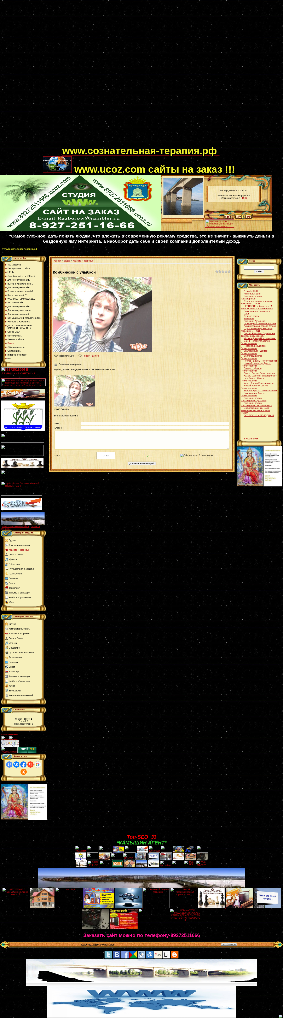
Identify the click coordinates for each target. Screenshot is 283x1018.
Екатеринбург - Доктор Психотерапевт (254, 352)
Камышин (249, 318)
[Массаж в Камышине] (92, 851)
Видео (67, 260)
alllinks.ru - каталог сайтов (15, 526)
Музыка (13, 559)
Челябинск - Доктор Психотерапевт (252, 379)
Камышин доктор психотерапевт (251, 297)
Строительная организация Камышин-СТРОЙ (256, 302)
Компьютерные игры (19, 545)
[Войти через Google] (37, 764)
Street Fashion (91, 356)
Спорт (12, 583)
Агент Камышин (252, 293)
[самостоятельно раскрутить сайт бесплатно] (10, 746)
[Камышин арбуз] (130, 851)
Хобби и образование (20, 597)
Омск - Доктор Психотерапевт (260, 373)
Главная (57, 260)
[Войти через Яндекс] (30, 764)
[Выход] (22, 478)
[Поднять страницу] (280, 1016)
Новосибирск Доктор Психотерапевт (253, 347)
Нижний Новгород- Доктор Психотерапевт (256, 364)
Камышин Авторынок (255, 321)
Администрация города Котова (260, 326)
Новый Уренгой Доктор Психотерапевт (254, 386)
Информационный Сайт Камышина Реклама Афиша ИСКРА (255, 410)
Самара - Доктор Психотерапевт (251, 369)
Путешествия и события (21, 569)
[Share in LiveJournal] (141, 958)
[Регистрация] (238, 218)
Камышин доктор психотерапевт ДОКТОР (253, 399)
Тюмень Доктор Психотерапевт (260, 390)
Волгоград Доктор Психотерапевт (251, 357)
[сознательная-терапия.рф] (61, 153)
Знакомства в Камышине (257, 311)
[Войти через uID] (9, 764)
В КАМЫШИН (251, 291)
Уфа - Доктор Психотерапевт (259, 383)
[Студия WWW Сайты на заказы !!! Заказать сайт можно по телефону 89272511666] (80, 230)
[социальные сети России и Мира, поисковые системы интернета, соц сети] (219, 226)
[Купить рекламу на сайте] (23, 524)
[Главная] (228, 218)
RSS (244, 198)
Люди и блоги (16, 554)
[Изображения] (74, 390)
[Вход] (248, 218)
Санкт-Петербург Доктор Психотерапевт (255, 342)
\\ (203, 219)
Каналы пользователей (21, 695)
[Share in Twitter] (108, 958)
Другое (12, 540)
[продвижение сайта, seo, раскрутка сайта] (28, 746)
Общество (14, 564)
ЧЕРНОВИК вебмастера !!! (258, 306)
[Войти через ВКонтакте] (16, 764)
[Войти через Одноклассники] (24, 772)
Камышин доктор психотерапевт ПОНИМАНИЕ (256, 404)
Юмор (12, 602)
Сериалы (13, 578)
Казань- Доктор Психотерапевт (260, 375)
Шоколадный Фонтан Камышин (260, 323)
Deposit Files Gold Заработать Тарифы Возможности (258, 334)
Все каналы (15, 690)
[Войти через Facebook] (23, 764)
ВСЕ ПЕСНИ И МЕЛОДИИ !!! (259, 415)
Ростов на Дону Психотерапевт (260, 360)
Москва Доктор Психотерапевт (260, 338)
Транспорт (14, 588)
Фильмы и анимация (19, 592)
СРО (246, 313)
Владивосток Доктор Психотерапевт (253, 394)
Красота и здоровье (19, 550)
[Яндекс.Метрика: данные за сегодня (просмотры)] (9, 750)
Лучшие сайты (251, 316)
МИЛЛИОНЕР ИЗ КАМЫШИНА (257, 308)
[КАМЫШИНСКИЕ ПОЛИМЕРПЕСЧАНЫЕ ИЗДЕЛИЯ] (129, 866)
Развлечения (15, 573)
